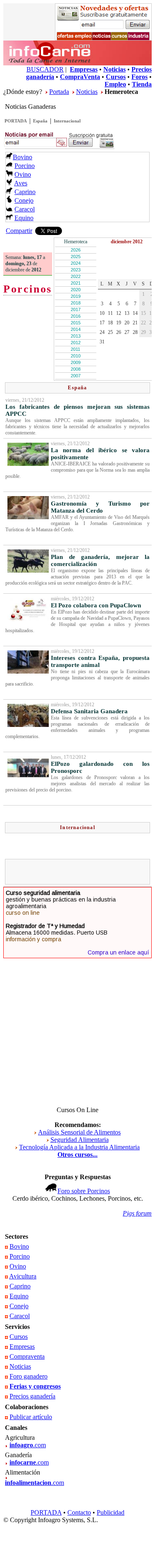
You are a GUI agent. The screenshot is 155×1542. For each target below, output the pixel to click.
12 (118, 313)
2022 (76, 276)
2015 (76, 322)
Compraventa (27, 1356)
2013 (76, 335)
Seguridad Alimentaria (79, 1139)
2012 (76, 342)
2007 (76, 375)
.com (28, 1444)
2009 (76, 362)
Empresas (22, 1346)
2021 (76, 283)
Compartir (19, 230)
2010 (76, 355)
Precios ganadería (32, 1396)
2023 (76, 269)
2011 (75, 349)
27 (126, 332)
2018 (76, 302)
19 (118, 323)
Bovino (22, 157)
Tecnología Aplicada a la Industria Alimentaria (79, 1147)
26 (118, 332)
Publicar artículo (31, 1416)
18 (110, 323)
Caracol (24, 209)
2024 (76, 263)
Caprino (25, 191)
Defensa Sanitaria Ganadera (89, 711)
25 (110, 332)
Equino (23, 217)
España (40, 120)
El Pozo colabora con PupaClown (96, 605)
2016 (76, 316)
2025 (76, 256)
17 (102, 323)
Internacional (67, 120)
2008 (76, 369)
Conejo (23, 200)
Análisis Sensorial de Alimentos (79, 1132)
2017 (76, 309)
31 (102, 342)
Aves (20, 183)
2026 (76, 249)
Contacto (79, 1512)
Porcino (24, 165)
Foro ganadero (29, 1376)
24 (102, 332)
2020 (76, 289)
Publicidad (110, 1512)
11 (110, 313)
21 (135, 323)
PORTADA (16, 120)
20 (126, 323)
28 (135, 332)
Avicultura (22, 1276)
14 (135, 313)
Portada (59, 91)
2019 (76, 296)
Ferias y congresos (35, 1386)
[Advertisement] (81, 871)
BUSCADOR (45, 69)
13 (126, 313)
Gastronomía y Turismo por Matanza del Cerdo (100, 507)
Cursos (19, 1336)
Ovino (22, 174)
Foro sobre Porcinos (83, 1190)
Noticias (87, 91)
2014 (76, 329)
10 (102, 313)
